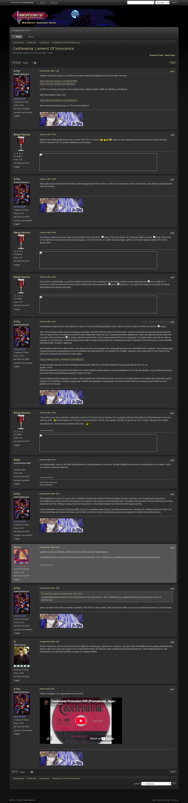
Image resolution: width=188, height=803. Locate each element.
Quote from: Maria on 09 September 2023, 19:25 (63, 593)
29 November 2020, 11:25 (49, 71)
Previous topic (156, 55)
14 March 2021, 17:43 (48, 134)
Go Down (16, 63)
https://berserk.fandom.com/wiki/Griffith (58, 81)
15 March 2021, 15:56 (48, 413)
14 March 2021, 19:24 (48, 179)
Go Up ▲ (175, 800)
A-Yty (17, 71)
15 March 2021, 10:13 (48, 321)
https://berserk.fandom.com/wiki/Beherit (59, 100)
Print (173, 63)
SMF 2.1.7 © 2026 (15, 800)
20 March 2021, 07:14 (48, 460)
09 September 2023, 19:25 (49, 547)
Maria (17, 547)
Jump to (137, 783)
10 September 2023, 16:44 (49, 588)
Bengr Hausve (22, 134)
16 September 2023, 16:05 (49, 641)
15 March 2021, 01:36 (48, 232)
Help (154, 800)
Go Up (14, 772)
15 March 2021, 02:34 (48, 277)
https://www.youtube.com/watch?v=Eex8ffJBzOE (62, 359)
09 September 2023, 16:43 (49, 494)
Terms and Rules (163, 800)
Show (49, 367)
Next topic (170, 55)
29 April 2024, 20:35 (47, 689)
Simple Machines (29, 800)
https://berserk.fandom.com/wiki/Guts (57, 83)
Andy (17, 459)
